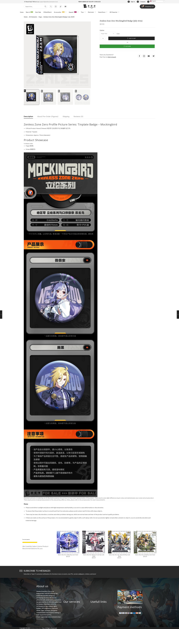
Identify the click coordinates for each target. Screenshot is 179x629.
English (153, 1)
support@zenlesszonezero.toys (49, 1)
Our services (71, 602)
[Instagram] (55, 6)
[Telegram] (153, 56)
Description (28, 116)
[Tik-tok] (60, 6)
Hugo (40, 17)
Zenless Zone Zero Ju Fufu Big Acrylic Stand (145, 554)
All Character (33, 17)
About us (42, 586)
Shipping (66, 116)
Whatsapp (40, 619)
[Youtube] (65, 6)
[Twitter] (51, 6)
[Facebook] (139, 56)
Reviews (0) (78, 116)
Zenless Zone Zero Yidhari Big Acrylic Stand (68, 554)
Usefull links (98, 602)
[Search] (45, 6)
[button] (131, 2)
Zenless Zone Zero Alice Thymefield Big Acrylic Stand (119, 555)
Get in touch (112, 57)
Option (102, 30)
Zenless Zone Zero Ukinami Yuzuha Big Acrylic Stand (93, 555)
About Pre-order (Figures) (47, 116)
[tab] (28, 117)
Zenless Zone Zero (35, 628)
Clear (118, 33)
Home (25, 17)
